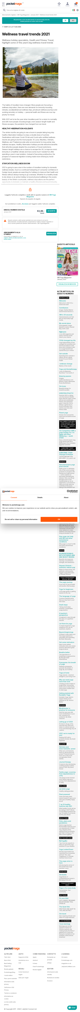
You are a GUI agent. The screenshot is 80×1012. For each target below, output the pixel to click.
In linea (35, 963)
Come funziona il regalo (24, 973)
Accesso (25, 204)
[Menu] (3, 4)
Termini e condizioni (10, 993)
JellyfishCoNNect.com (67, 966)
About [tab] (66, 497)
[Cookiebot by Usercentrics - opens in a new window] (68, 491)
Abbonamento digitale (9, 15)
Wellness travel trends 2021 (48, 15)
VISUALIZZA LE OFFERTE (51, 234)
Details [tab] (40, 497)
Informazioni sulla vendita (52, 973)
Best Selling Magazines (7, 965)
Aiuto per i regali (23, 977)
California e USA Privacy (9, 989)
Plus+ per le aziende (10, 978)
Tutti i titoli (7, 957)
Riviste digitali (37, 969)
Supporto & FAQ (23, 957)
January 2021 (35, 15)
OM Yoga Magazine (23, 15)
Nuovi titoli (7, 960)
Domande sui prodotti (51, 958)
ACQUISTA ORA (51, 211)
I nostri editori (8, 975)
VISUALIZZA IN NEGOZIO (67, 284)
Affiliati (49, 963)
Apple (34, 957)
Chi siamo (64, 957)
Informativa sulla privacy (9, 983)
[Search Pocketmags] (4, 10)
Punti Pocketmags (38, 966)
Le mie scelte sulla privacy (10, 1003)
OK (59, 519)
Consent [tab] (14, 497)
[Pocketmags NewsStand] (13, 4)
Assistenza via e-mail (24, 961)
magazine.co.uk (66, 963)
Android (35, 960)
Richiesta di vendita (53, 977)
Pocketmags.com (66, 960)
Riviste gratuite (8, 969)
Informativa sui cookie (8, 997)
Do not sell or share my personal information (21, 519)
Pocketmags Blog (9, 972)
